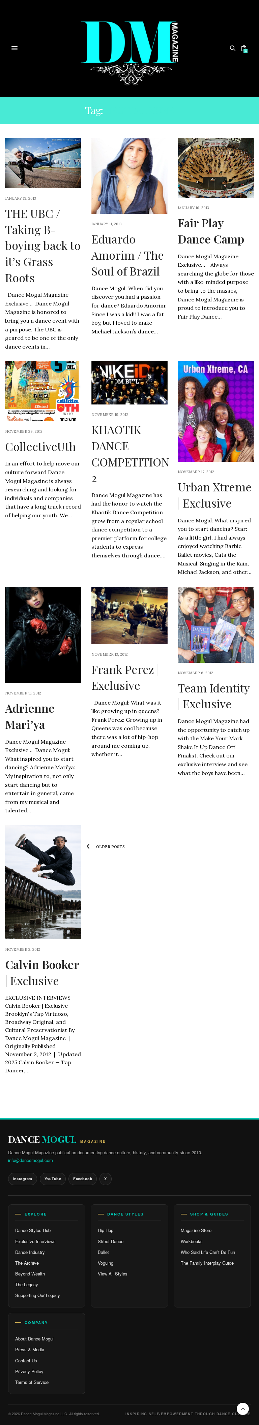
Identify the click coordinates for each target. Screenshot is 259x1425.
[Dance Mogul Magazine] (130, 48)
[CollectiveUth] (43, 391)
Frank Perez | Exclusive (125, 677)
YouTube (53, 1178)
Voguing (105, 1263)
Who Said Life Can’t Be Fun (208, 1252)
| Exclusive (42, 972)
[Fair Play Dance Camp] (216, 168)
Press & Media (29, 1349)
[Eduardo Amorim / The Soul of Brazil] (129, 176)
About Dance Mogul (34, 1338)
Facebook (82, 1178)
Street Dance (110, 1241)
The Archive (27, 1263)
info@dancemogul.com (30, 1160)
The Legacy (26, 1284)
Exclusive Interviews (35, 1241)
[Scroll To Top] (243, 1409)
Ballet (103, 1252)
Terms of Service (32, 1382)
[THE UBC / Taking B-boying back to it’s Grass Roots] (43, 163)
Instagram (22, 1178)
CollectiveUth (40, 446)
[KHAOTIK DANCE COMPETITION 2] (129, 382)
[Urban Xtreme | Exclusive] (216, 411)
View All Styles (112, 1273)
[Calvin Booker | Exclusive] (43, 882)
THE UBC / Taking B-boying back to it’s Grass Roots (43, 245)
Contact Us (26, 1360)
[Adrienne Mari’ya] (43, 635)
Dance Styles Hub (33, 1230)
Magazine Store (196, 1230)
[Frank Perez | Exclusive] (129, 615)
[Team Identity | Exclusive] (216, 625)
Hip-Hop (105, 1230)
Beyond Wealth (30, 1273)
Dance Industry (30, 1252)
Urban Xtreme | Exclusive (215, 495)
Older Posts (110, 846)
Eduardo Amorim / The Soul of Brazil (127, 255)
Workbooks (192, 1241)
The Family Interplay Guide (207, 1263)
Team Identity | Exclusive (213, 696)
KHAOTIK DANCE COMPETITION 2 (130, 453)
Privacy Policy (29, 1371)
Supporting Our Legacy (37, 1295)
